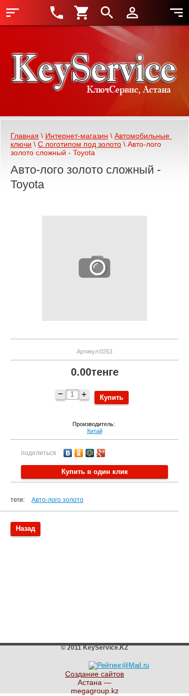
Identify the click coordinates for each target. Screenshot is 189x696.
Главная (24, 136)
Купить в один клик (94, 472)
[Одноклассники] (80, 451)
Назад (25, 528)
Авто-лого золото (57, 499)
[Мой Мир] (91, 451)
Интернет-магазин (76, 136)
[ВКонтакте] (69, 451)
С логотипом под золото (79, 144)
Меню (12, 12)
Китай (94, 431)
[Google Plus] (102, 451)
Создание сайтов (94, 674)
